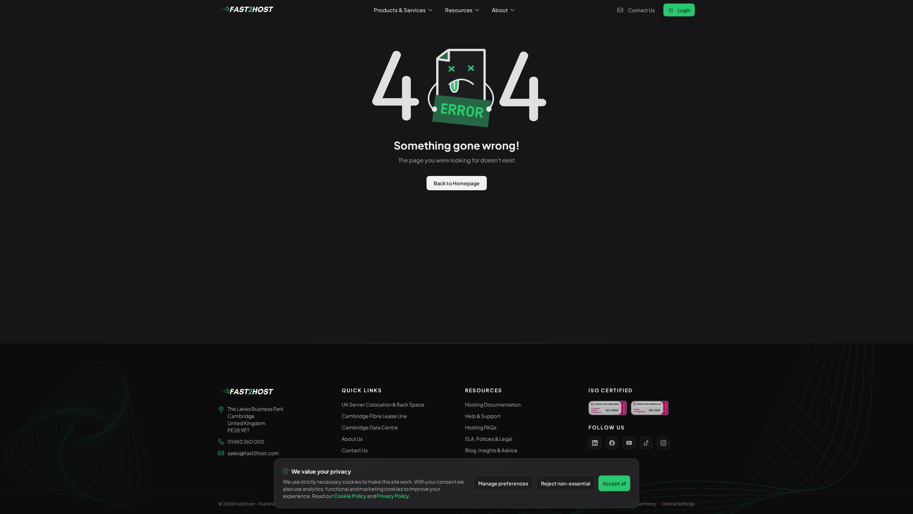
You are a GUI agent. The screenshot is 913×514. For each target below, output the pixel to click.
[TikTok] (646, 443)
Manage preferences (503, 483)
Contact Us (641, 10)
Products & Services (400, 9)
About (500, 9)
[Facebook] (612, 443)
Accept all (614, 483)
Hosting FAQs (480, 427)
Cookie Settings (678, 504)
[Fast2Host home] (246, 10)
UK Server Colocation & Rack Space (383, 404)
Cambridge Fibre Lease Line (374, 416)
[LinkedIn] (594, 443)
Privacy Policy (393, 496)
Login (684, 10)
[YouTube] (629, 443)
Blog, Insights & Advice (491, 450)
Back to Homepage (457, 183)
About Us (352, 438)
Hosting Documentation (493, 404)
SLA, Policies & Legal (488, 438)
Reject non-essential (565, 483)
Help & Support (482, 416)
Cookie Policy (642, 504)
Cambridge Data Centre (370, 427)
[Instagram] (663, 443)
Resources (459, 9)
